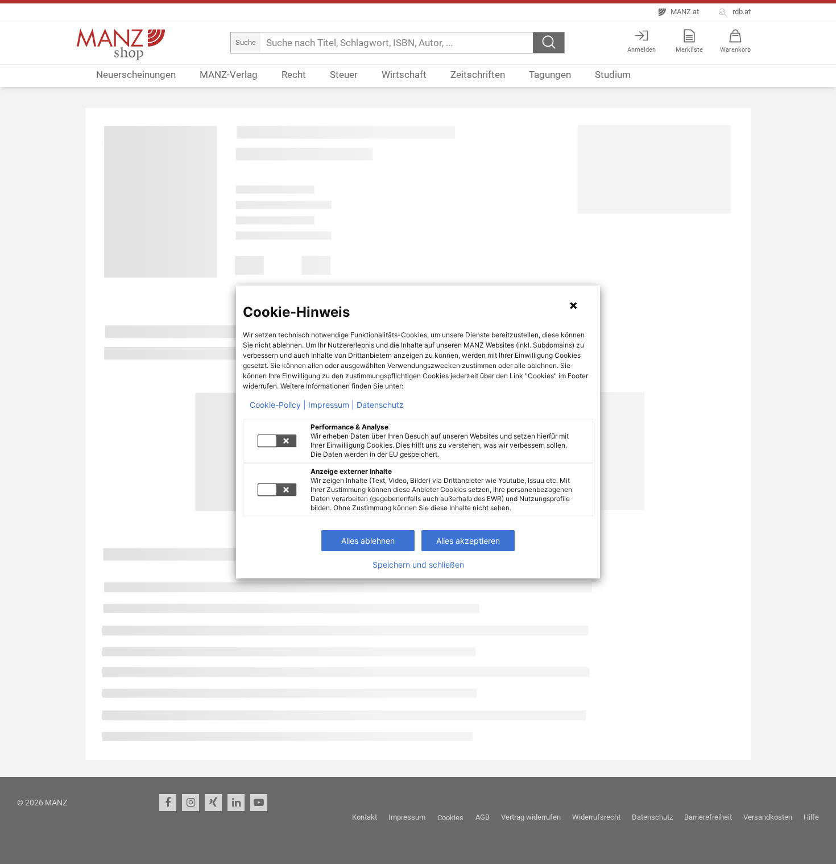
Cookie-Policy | (278, 405)
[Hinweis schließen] (573, 305)
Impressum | (331, 405)
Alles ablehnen (368, 540)
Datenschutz (380, 405)
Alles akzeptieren (468, 540)
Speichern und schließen (418, 564)
